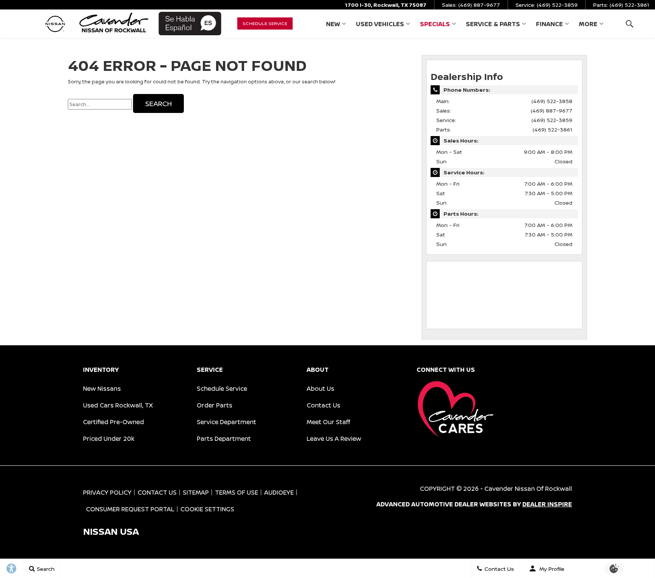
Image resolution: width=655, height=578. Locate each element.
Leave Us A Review (334, 438)
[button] (629, 23)
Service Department (226, 422)
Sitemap (196, 492)
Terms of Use (236, 492)
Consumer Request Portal (130, 509)
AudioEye (279, 492)
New (333, 24)
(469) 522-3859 (551, 120)
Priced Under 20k (109, 438)
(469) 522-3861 (552, 129)
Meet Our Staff (328, 422)
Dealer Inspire (547, 504)
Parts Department (224, 438)
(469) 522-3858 (551, 101)
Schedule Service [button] (265, 23)
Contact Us (323, 405)
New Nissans (102, 388)
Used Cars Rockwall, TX (118, 405)
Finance (549, 24)
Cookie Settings (207, 509)
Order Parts (214, 405)
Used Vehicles (380, 24)
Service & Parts (492, 25)
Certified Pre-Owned (113, 422)
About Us (320, 388)
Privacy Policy (107, 492)
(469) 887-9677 (551, 110)
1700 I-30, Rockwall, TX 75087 (385, 4)
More (588, 25)
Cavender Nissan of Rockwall (528, 488)
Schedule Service (222, 388)
